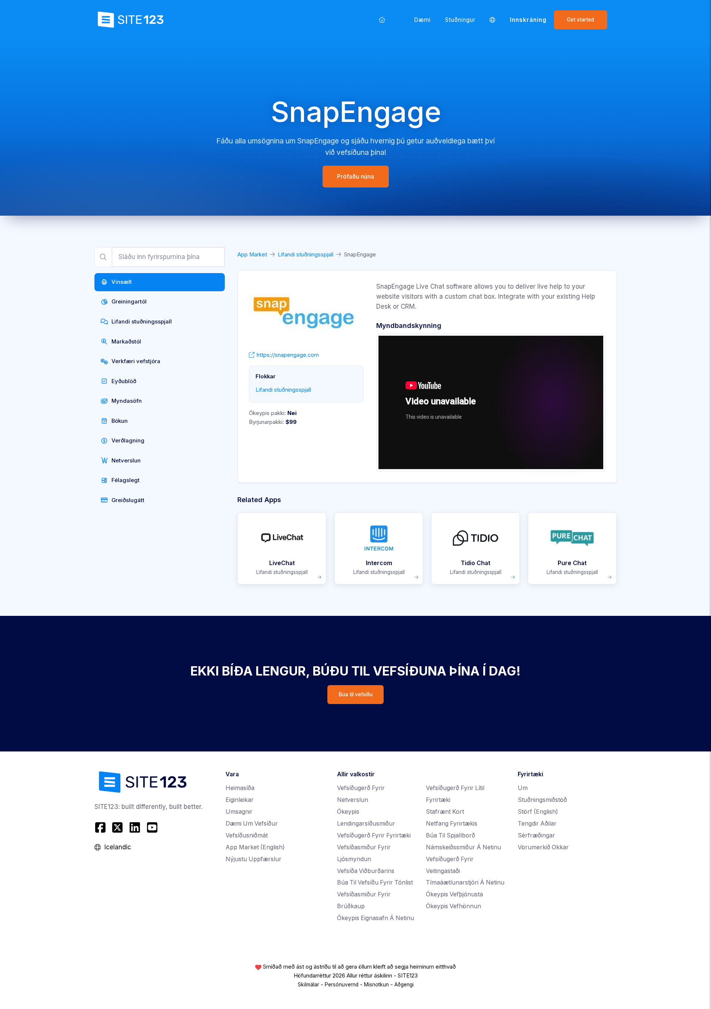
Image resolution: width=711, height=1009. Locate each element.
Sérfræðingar (536, 835)
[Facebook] (101, 828)
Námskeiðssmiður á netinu (463, 847)
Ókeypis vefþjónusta (454, 894)
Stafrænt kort (445, 811)
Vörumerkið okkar (543, 847)
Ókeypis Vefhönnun (453, 906)
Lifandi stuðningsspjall (305, 254)
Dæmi (422, 19)
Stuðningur (460, 19)
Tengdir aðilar (537, 823)
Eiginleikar (240, 799)
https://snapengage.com (288, 355)
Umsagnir (239, 811)
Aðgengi (404, 985)
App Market (252, 254)
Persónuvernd (341, 985)
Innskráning (528, 19)
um (523, 787)
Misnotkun (376, 985)
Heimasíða (240, 787)
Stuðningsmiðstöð (542, 799)
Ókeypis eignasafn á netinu (375, 918)
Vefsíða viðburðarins (365, 870)
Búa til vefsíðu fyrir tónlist (375, 882)
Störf (538, 811)
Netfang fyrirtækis (451, 823)
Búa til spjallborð (450, 835)
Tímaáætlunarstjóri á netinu (465, 882)
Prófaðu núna (355, 176)
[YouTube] (152, 828)
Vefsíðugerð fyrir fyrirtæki (374, 835)
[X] (118, 828)
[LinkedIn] (135, 828)
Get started (580, 20)
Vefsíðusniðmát (247, 835)
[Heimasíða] (382, 19)
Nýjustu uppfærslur (253, 859)
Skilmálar (308, 985)
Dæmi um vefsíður (252, 823)
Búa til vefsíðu (356, 694)
